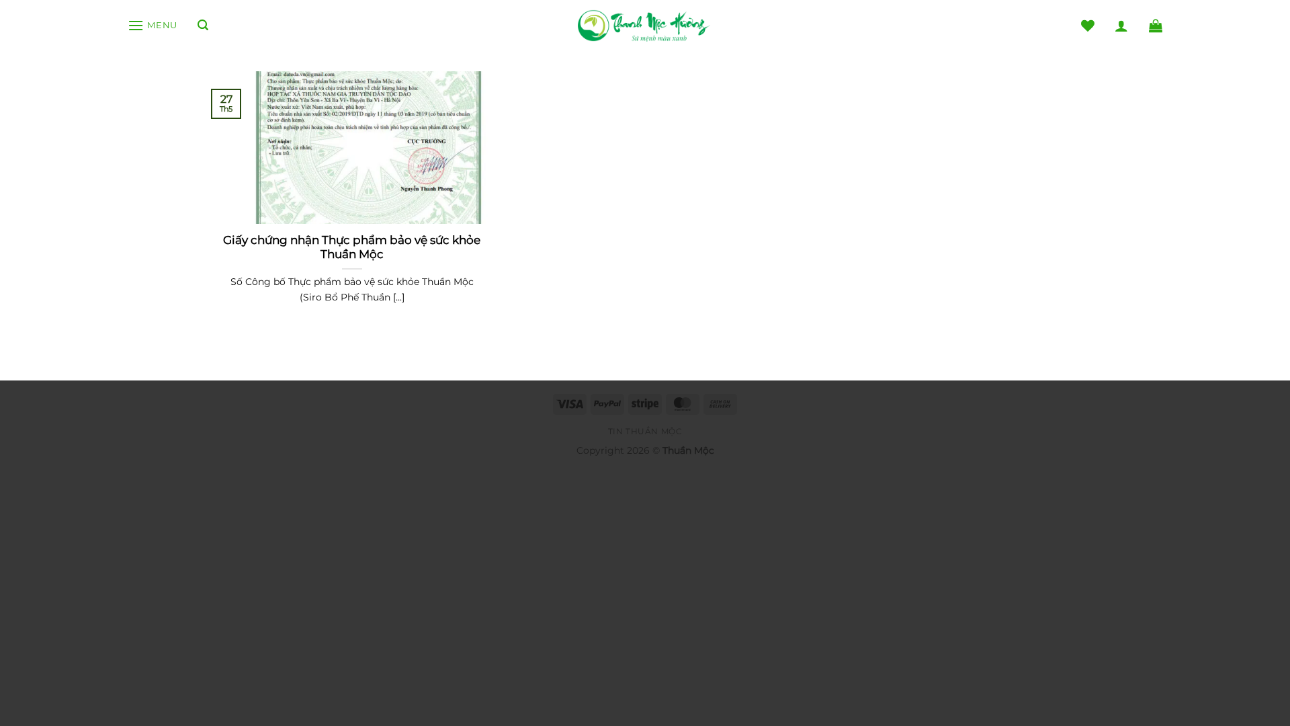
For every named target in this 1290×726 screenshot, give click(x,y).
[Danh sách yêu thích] (1087, 25)
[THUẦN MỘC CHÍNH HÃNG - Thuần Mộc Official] (645, 25)
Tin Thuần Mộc (645, 431)
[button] (152, 25)
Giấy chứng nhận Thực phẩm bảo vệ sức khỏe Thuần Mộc (351, 247)
